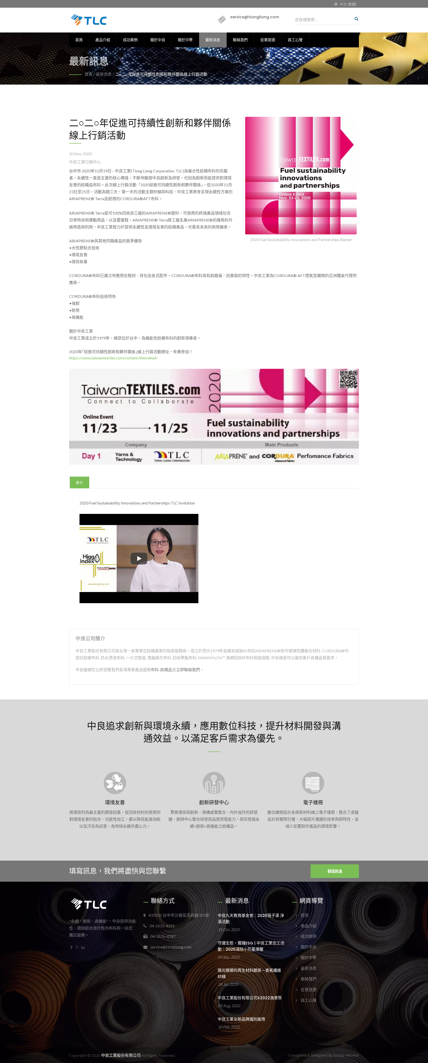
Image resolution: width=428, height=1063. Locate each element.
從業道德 (267, 39)
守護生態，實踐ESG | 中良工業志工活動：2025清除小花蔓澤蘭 (251, 946)
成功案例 (130, 39)
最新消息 (212, 39)
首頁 (79, 39)
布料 (155, 669)
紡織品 (166, 669)
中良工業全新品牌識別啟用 (241, 1019)
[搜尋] (355, 18)
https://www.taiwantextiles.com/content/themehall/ (113, 357)
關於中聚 (185, 39)
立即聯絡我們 (188, 669)
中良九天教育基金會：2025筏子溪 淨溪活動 (251, 919)
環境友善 (115, 802)
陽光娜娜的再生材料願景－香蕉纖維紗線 (249, 973)
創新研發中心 (214, 802)
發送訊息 (334, 871)
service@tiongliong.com (254, 17)
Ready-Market (346, 1055)
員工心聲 (295, 39)
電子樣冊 (313, 802)
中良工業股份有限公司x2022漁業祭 (250, 998)
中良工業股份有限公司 (121, 1055)
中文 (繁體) (348, 4)
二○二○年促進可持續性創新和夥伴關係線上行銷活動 (161, 74)
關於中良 (157, 39)
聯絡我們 (240, 39)
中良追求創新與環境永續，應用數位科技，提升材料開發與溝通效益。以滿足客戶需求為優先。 (214, 732)
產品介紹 (102, 39)
